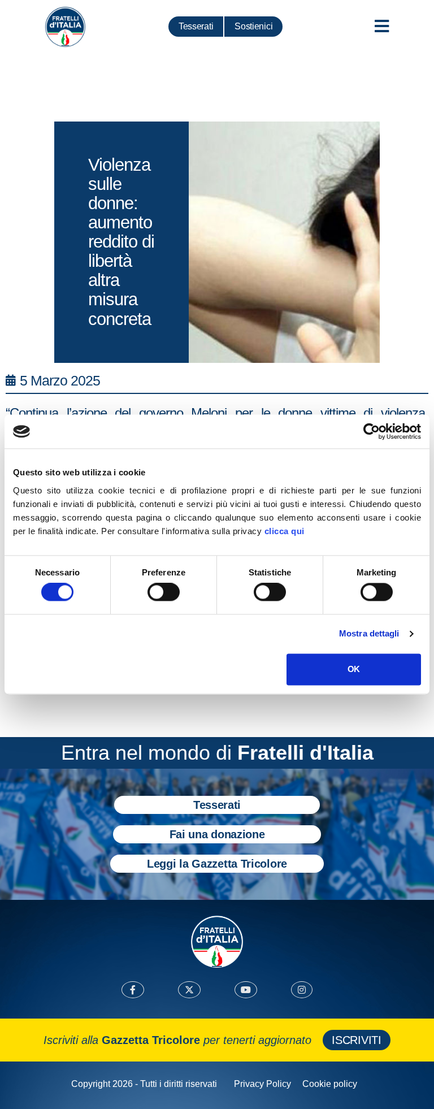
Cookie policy (329, 1084)
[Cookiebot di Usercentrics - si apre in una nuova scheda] (371, 431)
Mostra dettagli (369, 634)
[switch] (163, 592)
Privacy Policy (262, 1084)
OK (353, 669)
